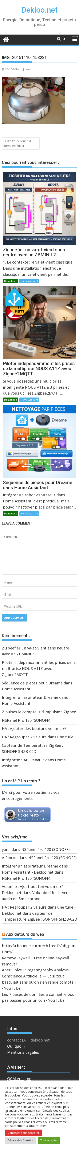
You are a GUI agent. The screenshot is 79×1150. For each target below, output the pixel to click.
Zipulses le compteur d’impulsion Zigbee (39, 711)
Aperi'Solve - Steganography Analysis (35, 969)
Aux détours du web (25, 934)
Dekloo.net (39, 10)
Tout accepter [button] (49, 1140)
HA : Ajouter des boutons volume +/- (34, 728)
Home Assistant (29, 280)
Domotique (10, 280)
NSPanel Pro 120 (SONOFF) (26, 720)
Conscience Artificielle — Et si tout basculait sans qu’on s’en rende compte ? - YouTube (39, 982)
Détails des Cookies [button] (20, 1140)
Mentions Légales (23, 1052)
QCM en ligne (19, 1078)
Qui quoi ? (16, 1046)
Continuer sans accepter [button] (23, 1133)
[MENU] (75, 39)
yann (28, 69)
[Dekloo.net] (6, 39)
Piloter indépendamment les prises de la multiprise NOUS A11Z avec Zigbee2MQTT (39, 668)
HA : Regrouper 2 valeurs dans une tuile (37, 736)
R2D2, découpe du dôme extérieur (17, 143)
